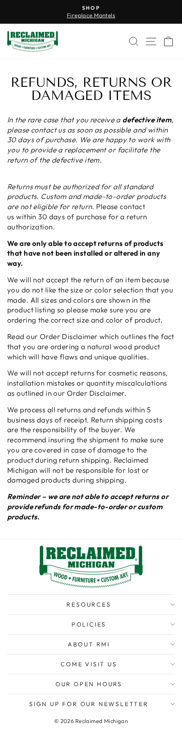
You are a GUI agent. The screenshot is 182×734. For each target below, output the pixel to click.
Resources (88, 604)
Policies (89, 624)
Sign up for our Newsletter (89, 704)
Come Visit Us (89, 664)
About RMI (89, 644)
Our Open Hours (88, 684)
